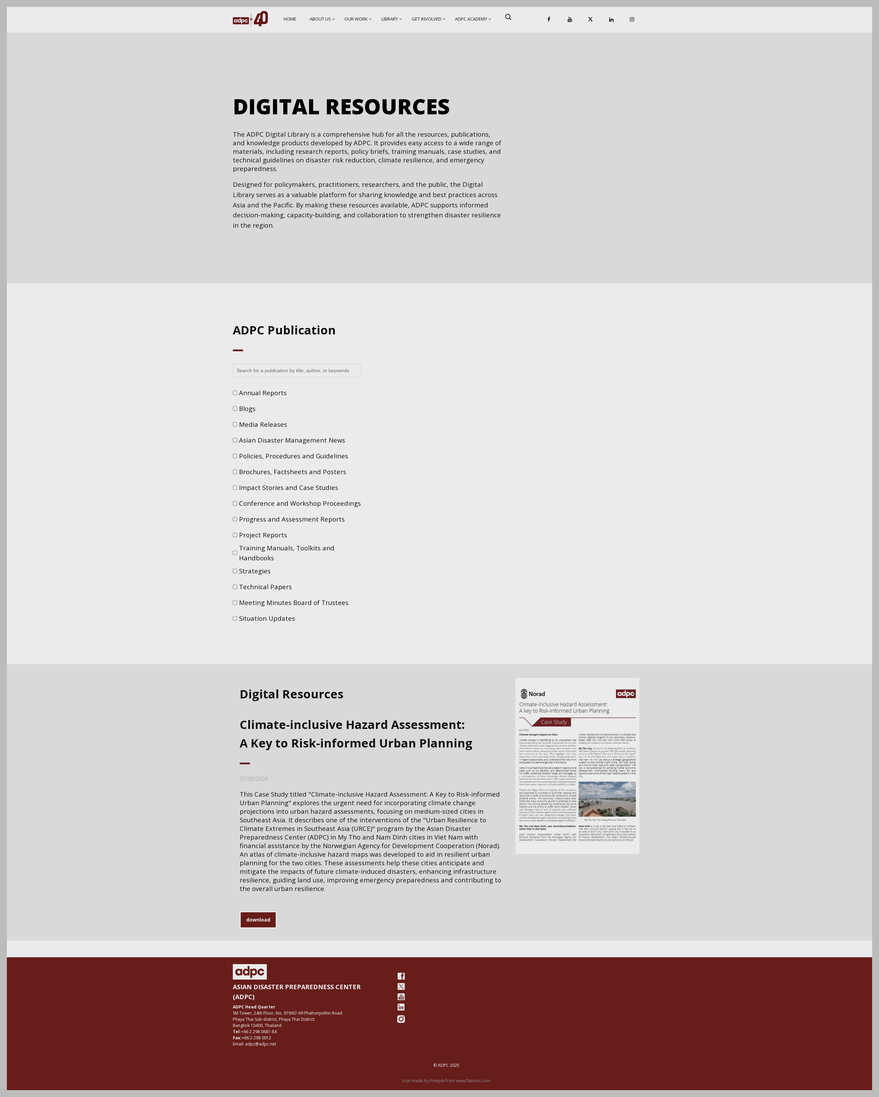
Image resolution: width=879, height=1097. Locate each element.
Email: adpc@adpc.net (254, 1044)
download (258, 919)
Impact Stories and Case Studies (288, 487)
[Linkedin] (611, 19)
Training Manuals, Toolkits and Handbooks (286, 553)
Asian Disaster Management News (292, 440)
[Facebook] (549, 19)
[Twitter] (401, 986)
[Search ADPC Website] (508, 16)
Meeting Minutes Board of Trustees (294, 602)
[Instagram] (632, 19)
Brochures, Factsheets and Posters (292, 471)
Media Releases (263, 424)
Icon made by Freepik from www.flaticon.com (446, 1081)
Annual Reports (263, 392)
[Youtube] (401, 996)
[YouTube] (569, 19)
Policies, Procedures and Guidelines (293, 456)
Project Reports (263, 534)
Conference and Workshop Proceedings (300, 503)
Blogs (247, 408)
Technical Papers (265, 586)
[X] (590, 19)
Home (290, 19)
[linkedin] (401, 1007)
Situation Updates (267, 618)
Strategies (255, 571)
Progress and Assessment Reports (292, 519)
